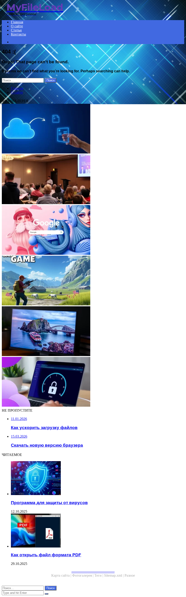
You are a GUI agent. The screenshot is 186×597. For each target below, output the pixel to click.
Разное (130, 575)
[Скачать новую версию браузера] (93, 230)
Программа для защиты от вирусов (49, 502)
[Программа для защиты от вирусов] (97, 478)
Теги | (99, 575)
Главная (17, 22)
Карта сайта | (61, 575)
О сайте (17, 26)
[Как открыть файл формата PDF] (97, 531)
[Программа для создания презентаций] (93, 179)
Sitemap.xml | (114, 575)
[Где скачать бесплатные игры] (93, 281)
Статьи (16, 30)
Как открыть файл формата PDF (46, 554)
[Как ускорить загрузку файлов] (93, 382)
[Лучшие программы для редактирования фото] (93, 331)
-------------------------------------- (93, 571)
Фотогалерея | (83, 575)
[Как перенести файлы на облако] (93, 129)
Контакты (18, 34)
